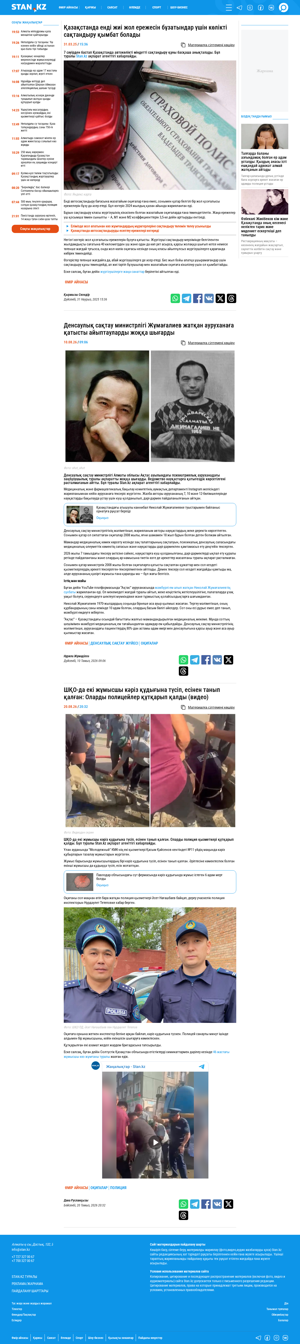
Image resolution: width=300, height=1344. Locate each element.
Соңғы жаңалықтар (35, 229)
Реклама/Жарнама (27, 1284)
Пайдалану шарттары (30, 1291)
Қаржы (90, 7)
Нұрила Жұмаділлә (76, 656)
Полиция (118, 1188)
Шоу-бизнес (179, 7)
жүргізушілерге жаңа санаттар (122, 272)
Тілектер (17, 1309)
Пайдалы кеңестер (150, 1338)
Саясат (112, 7)
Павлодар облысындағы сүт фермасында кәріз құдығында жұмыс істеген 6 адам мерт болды (159, 877)
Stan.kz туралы (24, 1277)
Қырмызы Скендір (77, 295)
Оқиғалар (149, 643)
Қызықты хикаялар (120, 1338)
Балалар (283, 1320)
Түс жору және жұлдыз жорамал (32, 1303)
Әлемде (134, 7)
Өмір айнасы (68, 7)
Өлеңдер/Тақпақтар (24, 1314)
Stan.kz (81, 56)
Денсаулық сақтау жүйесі (114, 643)
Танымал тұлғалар (277, 1309)
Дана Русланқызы (76, 1200)
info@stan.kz (21, 1250)
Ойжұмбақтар (280, 1314)
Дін (286, 1303)
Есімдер (17, 1320)
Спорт (156, 7)
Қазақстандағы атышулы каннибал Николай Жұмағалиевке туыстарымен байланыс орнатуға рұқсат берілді (158, 509)
